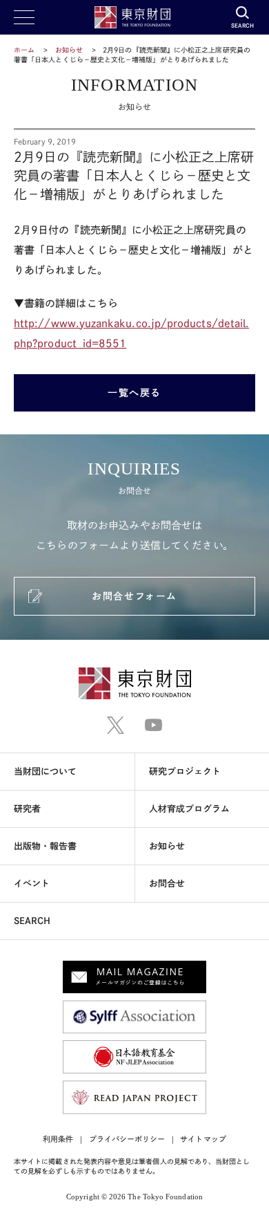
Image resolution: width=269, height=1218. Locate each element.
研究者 (27, 808)
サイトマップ (203, 1139)
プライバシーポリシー (127, 1139)
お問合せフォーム (134, 596)
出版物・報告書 (45, 846)
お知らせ (69, 49)
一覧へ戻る (134, 393)
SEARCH (32, 920)
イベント (32, 883)
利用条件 (58, 1139)
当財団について (45, 771)
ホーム (24, 49)
